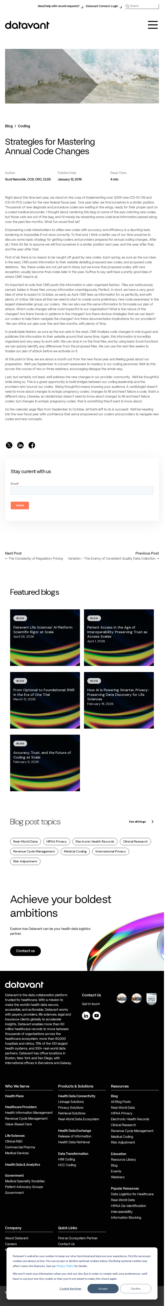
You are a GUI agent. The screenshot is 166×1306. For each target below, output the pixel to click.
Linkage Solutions (71, 1102)
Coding (24, 126)
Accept (103, 1288)
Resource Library (123, 1159)
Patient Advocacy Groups (24, 1187)
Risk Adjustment (25, 861)
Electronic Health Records (95, 841)
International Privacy (111, 851)
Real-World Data (25, 841)
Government (14, 1175)
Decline (135, 1288)
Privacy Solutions (70, 1108)
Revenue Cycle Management (34, 851)
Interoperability (122, 1212)
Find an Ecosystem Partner (78, 1238)
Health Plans (14, 1096)
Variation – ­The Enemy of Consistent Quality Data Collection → (113, 558)
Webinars (118, 1177)
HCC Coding (67, 1165)
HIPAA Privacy (57, 841)
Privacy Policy (65, 1266)
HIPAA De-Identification (128, 1206)
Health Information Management (29, 1113)
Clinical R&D (13, 1141)
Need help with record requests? (58, 6)
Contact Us (66, 1244)
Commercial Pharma (20, 1147)
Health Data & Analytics (22, 1165)
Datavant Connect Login (102, 6)
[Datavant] (27, 25)
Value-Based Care (18, 1124)
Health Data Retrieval (74, 1142)
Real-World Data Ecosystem (78, 1119)
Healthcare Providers (21, 1107)
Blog (9, 126)
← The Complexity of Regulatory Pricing (34, 558)
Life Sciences (15, 1136)
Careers (11, 1244)
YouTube (97, 1016)
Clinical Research (135, 841)
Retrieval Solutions (71, 1113)
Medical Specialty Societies (25, 1181)
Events (116, 1171)
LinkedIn (86, 1016)
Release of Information (74, 1136)
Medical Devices (17, 1153)
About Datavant (16, 1238)
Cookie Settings (70, 1288)
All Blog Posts (121, 1102)
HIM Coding (66, 1159)
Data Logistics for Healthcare (132, 1194)
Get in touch (91, 1004)
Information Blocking (126, 1217)
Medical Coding (75, 851)
